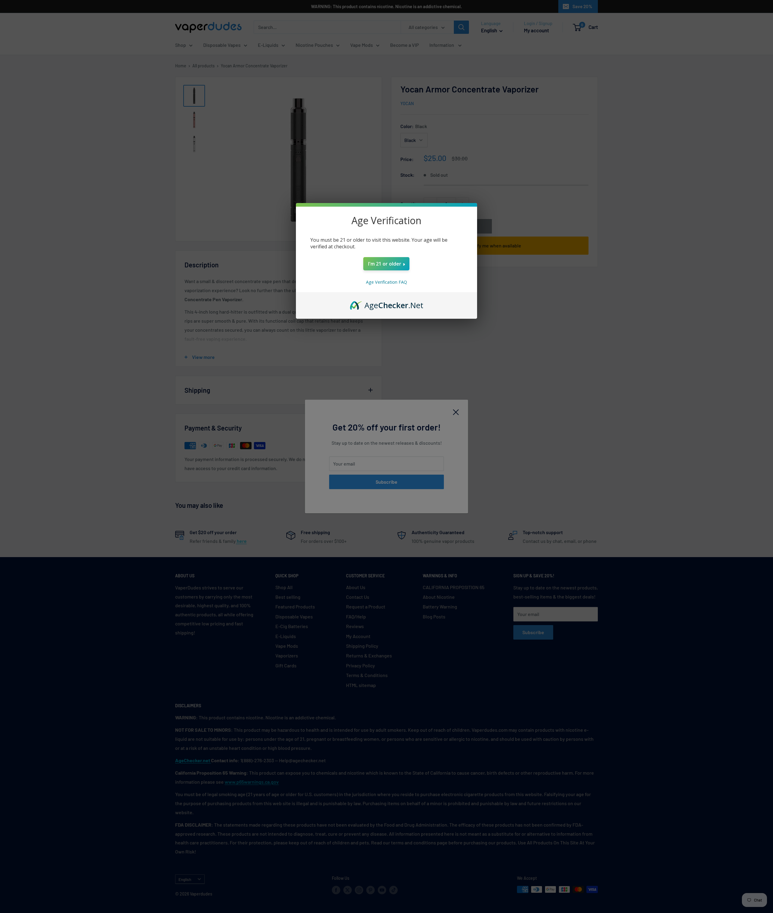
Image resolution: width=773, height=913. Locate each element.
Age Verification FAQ (386, 282)
